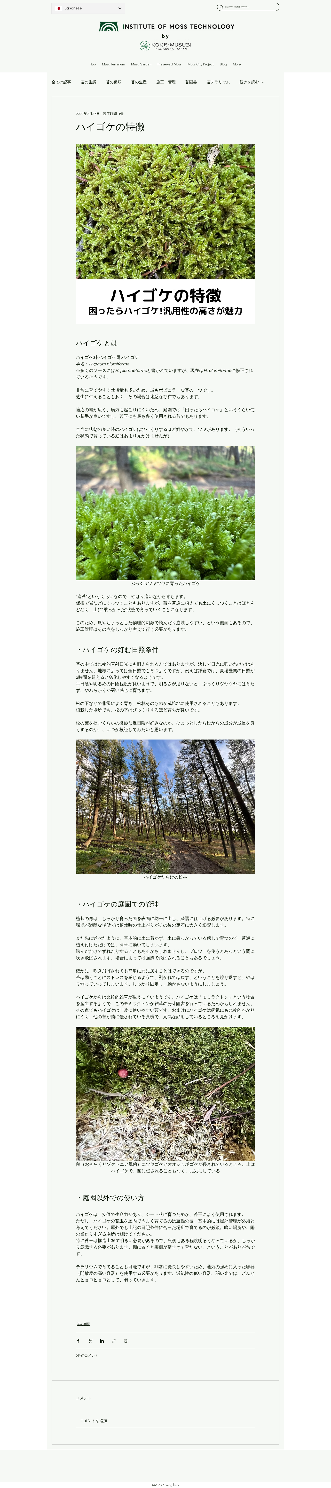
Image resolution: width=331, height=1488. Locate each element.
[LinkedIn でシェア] (102, 1340)
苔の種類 (113, 82)
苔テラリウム (218, 82)
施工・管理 (166, 82)
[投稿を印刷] (125, 1340)
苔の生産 (139, 82)
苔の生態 (88, 82)
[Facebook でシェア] (78, 1340)
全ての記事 (61, 82)
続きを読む (249, 82)
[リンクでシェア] (113, 1340)
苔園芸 (191, 82)
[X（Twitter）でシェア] (90, 1340)
